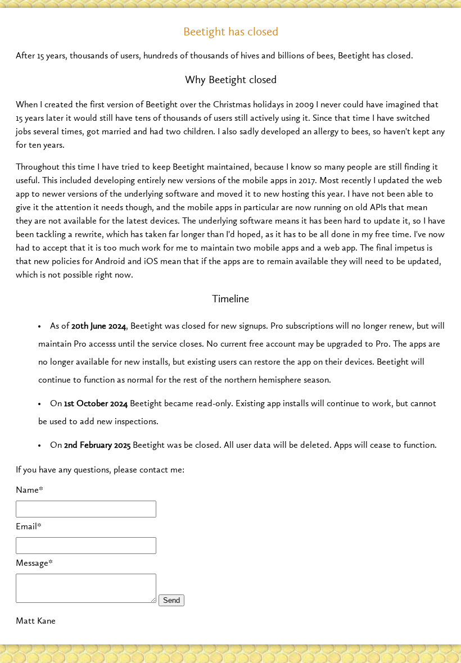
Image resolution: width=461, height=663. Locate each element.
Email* (29, 527)
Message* (34, 563)
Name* (29, 490)
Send (171, 600)
